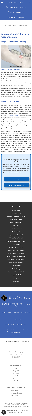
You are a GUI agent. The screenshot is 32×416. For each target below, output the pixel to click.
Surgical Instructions (13, 404)
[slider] (15, 66)
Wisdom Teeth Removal (16, 393)
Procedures (13, 25)
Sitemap (16, 407)
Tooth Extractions (15, 395)
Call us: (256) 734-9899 (16, 179)
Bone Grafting (14, 392)
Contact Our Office (17, 185)
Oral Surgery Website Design (11, 341)
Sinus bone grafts (13, 115)
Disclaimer (26, 406)
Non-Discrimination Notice (16, 412)
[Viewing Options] (3, 412)
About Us (22, 404)
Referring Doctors (9, 406)
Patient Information (14, 403)
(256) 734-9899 (17, 357)
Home (6, 25)
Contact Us (18, 406)
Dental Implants (14, 390)
